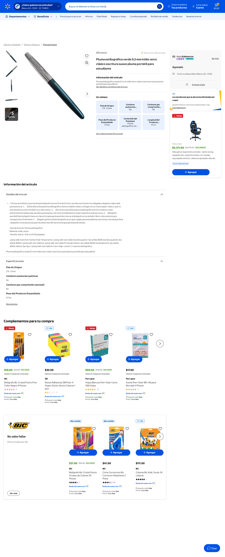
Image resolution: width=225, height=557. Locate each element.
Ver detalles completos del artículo (112, 86)
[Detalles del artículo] (162, 194)
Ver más (215, 58)
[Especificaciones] (162, 261)
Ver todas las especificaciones (109, 133)
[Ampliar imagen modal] (87, 62)
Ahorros (89, 16)
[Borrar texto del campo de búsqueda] (152, 6)
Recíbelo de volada (159, 16)
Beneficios (43, 16)
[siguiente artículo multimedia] (87, 94)
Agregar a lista (198, 84)
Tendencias (177, 16)
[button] (177, 6)
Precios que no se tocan (70, 16)
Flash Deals (102, 16)
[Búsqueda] (159, 6)
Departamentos (17, 16)
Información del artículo (20, 184)
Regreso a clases (118, 16)
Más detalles (11, 304)
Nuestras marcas (193, 16)
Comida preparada (138, 16)
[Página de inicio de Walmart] (8, 6)
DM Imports (101, 52)
